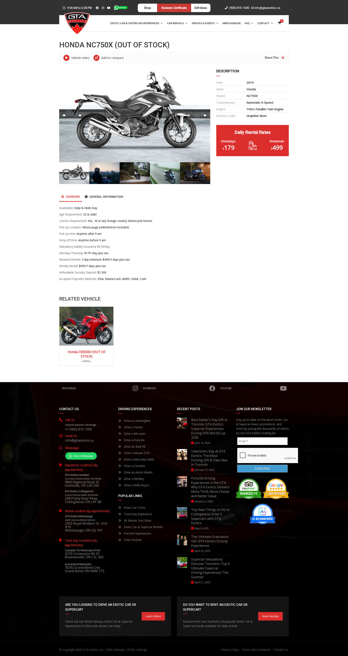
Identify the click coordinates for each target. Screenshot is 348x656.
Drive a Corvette (134, 466)
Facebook (149, 388)
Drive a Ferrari (132, 427)
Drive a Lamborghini (136, 421)
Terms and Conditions (256, 650)
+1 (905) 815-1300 (78, 429)
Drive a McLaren (134, 434)
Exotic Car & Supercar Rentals (143, 527)
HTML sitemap (137, 650)
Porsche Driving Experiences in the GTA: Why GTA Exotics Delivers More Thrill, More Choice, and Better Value (210, 487)
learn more (153, 616)
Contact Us (280, 650)
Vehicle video (79, 58)
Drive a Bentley (133, 479)
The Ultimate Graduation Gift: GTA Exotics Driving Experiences (210, 541)
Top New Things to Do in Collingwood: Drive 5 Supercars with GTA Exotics (210, 516)
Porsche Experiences (137, 533)
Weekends (276, 141)
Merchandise (232, 23)
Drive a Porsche (134, 440)
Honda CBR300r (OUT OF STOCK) (86, 354)
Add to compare (112, 58)
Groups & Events (203, 23)
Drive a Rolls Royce (136, 485)
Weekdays (228, 141)
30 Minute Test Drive (137, 520)
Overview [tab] (72, 197)
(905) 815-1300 (239, 7)
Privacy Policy (230, 650)
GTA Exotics (91, 650)
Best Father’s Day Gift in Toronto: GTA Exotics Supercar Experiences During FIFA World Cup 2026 (209, 429)
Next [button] (199, 115)
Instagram (69, 388)
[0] (279, 23)
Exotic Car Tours (134, 507)
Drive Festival (132, 540)
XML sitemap (115, 650)
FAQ (247, 23)
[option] (134, 115)
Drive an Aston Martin (137, 472)
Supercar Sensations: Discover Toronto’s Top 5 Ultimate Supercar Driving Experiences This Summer (210, 568)
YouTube (226, 388)
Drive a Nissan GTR (136, 453)
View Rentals (270, 616)
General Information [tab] (106, 197)
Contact (263, 23)
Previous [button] (70, 115)
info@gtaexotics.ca (267, 7)
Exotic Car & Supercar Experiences (134, 23)
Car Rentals (175, 23)
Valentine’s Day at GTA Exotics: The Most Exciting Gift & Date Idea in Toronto (209, 458)
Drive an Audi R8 (134, 446)
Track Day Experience (137, 514)
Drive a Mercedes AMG (138, 459)
